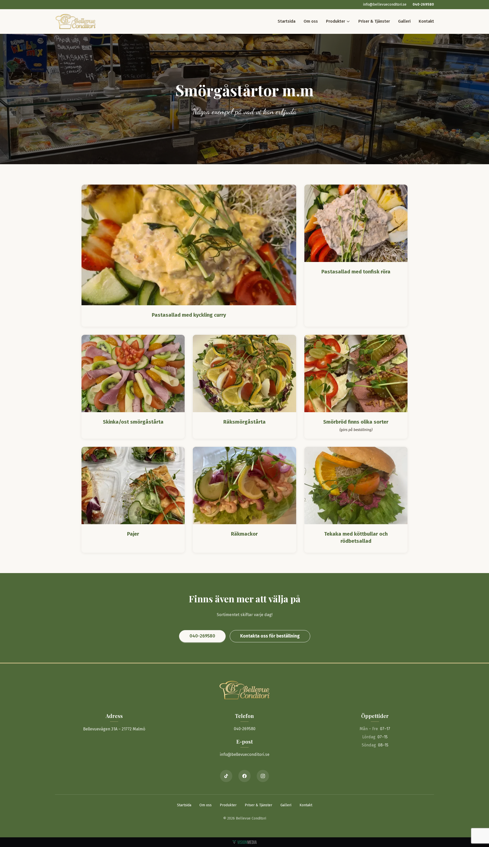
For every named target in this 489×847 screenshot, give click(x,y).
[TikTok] (226, 776)
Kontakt (426, 21)
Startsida (286, 21)
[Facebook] (244, 776)
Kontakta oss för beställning (270, 636)
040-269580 (423, 4)
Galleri (404, 21)
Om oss (311, 21)
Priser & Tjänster (374, 21)
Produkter (335, 21)
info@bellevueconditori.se (384, 4)
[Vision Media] (244, 842)
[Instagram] (263, 776)
